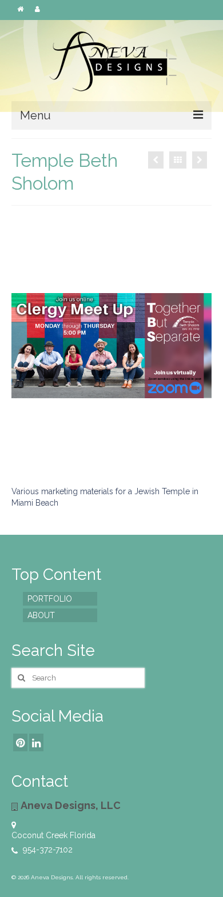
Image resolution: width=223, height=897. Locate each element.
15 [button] (111, 468)
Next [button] (196, 346)
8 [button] (118, 454)
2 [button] (36, 454)
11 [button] (159, 454)
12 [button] (173, 454)
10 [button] (146, 454)
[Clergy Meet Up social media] (111, 346)
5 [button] (77, 454)
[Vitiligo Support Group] (156, 160)
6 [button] (91, 454)
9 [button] (132, 454)
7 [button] (104, 454)
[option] (111, 345)
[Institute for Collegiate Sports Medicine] (199, 160)
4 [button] (63, 454)
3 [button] (49, 454)
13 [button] (187, 454)
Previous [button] (27, 346)
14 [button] (200, 454)
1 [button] (22, 454)
